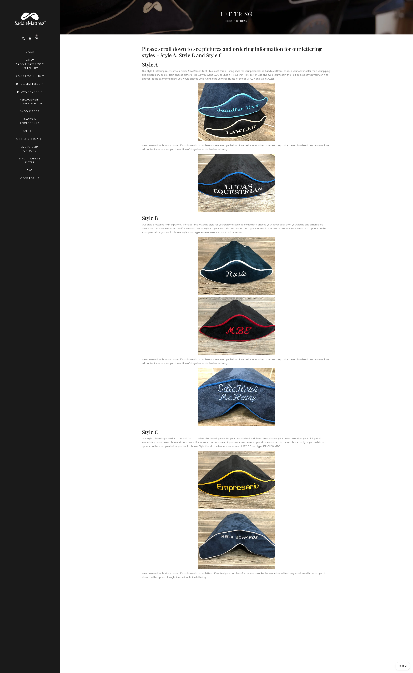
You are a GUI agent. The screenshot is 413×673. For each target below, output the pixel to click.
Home (229, 21)
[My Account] (30, 38)
